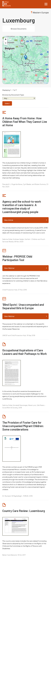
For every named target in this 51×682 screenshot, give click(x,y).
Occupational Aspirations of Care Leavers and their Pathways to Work (24, 352)
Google (46, 83)
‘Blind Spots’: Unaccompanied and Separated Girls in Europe (23, 306)
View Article (8, 220)
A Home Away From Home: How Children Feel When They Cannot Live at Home (24, 121)
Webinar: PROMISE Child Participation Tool (17, 258)
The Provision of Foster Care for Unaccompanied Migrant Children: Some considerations (23, 426)
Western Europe (41, 12)
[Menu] (46, 4)
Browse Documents (18, 29)
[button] (25, 57)
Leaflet (34, 83)
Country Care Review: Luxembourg (23, 511)
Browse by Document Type (13, 95)
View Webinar (9, 268)
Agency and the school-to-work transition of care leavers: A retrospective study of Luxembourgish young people (21, 207)
